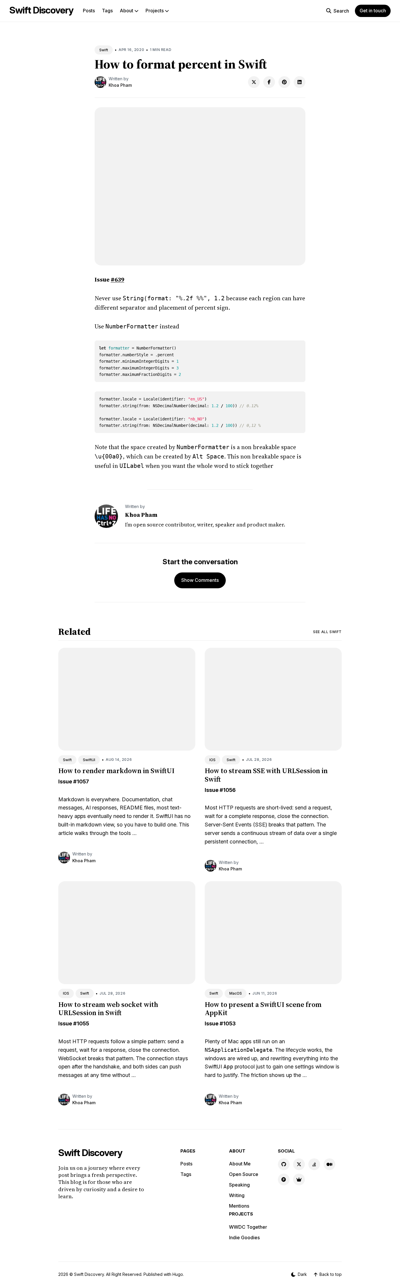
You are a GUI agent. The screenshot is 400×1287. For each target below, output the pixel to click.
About (127, 10)
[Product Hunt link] (284, 1179)
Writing (237, 1195)
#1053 (228, 1023)
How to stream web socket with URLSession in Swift (108, 1009)
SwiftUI (89, 760)
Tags (107, 10)
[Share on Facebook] (269, 82)
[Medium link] (329, 1164)
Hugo (177, 1274)
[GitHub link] (284, 1164)
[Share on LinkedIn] (299, 82)
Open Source (243, 1174)
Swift (103, 50)
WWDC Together (248, 1227)
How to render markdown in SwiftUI (116, 770)
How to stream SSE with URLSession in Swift (266, 775)
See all (327, 632)
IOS (212, 760)
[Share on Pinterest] (284, 82)
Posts (89, 10)
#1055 (81, 1023)
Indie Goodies (244, 1237)
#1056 (228, 790)
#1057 (81, 781)
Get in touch (373, 10)
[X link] (299, 1164)
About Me (240, 1164)
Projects (155, 10)
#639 (117, 279)
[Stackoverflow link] (314, 1164)
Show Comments (200, 580)
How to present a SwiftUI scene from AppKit (263, 1009)
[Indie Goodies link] (299, 1179)
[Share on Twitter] (254, 82)
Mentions (239, 1206)
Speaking (239, 1185)
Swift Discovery (41, 10)
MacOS (235, 993)
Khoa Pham (120, 85)
